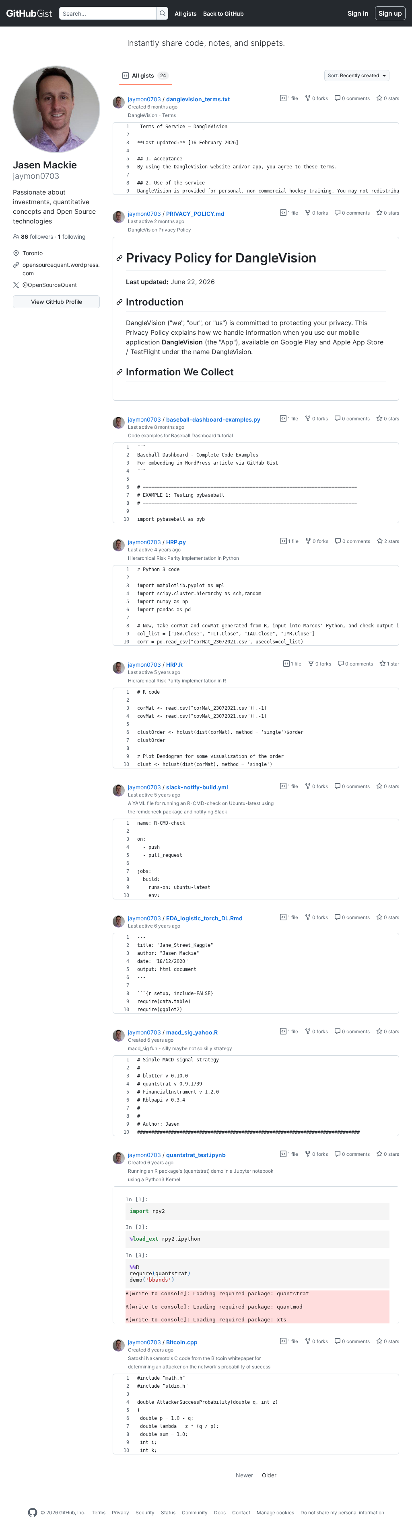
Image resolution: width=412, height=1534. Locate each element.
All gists (186, 13)
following (72, 236)
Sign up (390, 13)
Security (145, 1512)
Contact (241, 1512)
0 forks (319, 98)
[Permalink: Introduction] (120, 301)
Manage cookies (275, 1512)
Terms (98, 1512)
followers (38, 236)
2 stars (391, 541)
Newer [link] (244, 1475)
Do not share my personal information (342, 1512)
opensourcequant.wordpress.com (61, 268)
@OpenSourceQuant (50, 284)
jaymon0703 (144, 99)
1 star (392, 664)
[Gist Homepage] (29, 13)
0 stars (391, 98)
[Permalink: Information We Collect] (120, 371)
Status (168, 1512)
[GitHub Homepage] (32, 1512)
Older (269, 1475)
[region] (256, 159)
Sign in (358, 13)
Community (195, 1512)
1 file (292, 98)
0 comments (355, 98)
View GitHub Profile (56, 301)
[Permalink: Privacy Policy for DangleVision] (120, 258)
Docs (220, 1512)
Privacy (120, 1512)
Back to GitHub (223, 13)
